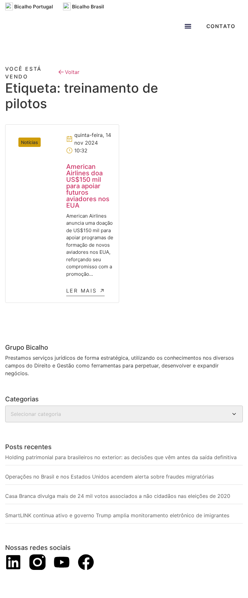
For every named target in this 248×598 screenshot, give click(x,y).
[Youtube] (62, 562)
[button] (188, 26)
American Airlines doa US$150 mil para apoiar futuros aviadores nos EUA (87, 186)
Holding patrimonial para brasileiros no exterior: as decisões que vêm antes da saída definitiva (121, 457)
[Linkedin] (13, 562)
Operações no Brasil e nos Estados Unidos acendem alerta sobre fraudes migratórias (109, 476)
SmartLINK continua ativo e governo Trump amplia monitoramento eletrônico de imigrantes (117, 515)
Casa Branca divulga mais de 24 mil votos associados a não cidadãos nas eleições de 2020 (117, 496)
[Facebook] (86, 562)
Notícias (29, 142)
